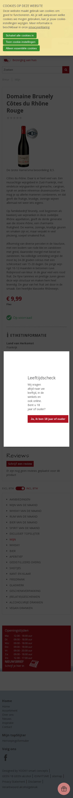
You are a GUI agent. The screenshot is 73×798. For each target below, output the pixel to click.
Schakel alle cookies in (20, 35)
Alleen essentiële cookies (21, 48)
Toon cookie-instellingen (20, 41)
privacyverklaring (39, 27)
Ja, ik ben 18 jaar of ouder (48, 418)
